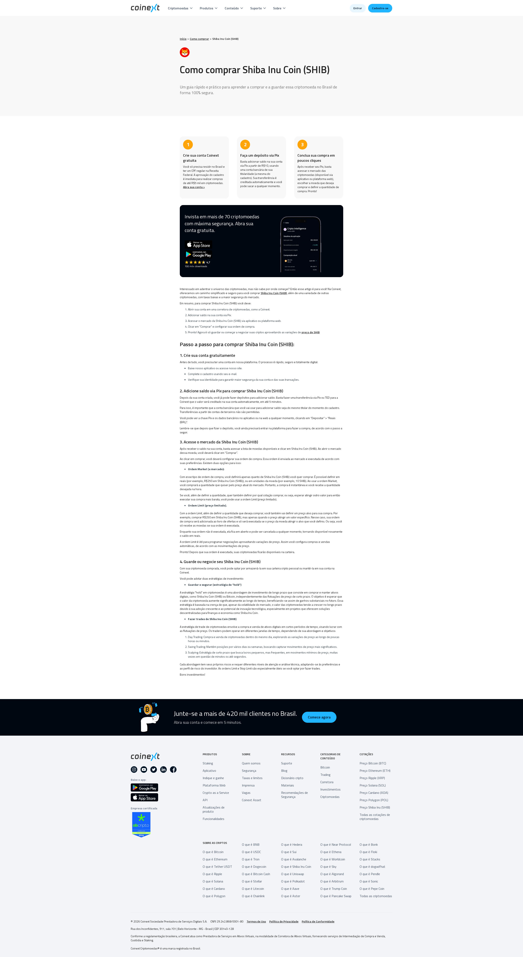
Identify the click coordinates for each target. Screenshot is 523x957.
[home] (145, 8)
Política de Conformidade (318, 921)
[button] (181, 8)
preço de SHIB (311, 332)
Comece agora (319, 717)
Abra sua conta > (194, 187)
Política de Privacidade (283, 921)
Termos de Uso (256, 921)
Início (183, 39)
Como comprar (199, 39)
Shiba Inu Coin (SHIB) (225, 39)
